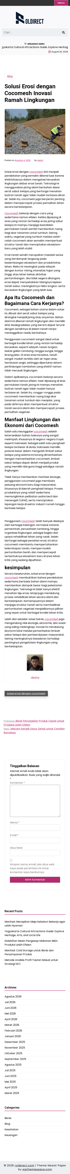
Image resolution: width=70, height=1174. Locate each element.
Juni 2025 (10, 1076)
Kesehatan (11, 1129)
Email (14, 835)
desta (40, 160)
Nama (15, 822)
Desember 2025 (15, 1042)
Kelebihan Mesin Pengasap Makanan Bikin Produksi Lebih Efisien (31, 943)
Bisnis (8, 1118)
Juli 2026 (10, 1002)
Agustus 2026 (13, 996)
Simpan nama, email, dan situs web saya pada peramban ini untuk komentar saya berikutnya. (32, 868)
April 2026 (11, 1019)
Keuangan (11, 1135)
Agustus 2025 (13, 1065)
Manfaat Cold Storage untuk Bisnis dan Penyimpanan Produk (29, 952)
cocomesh (36, 172)
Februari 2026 (13, 1030)
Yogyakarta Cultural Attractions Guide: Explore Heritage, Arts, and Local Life (34, 933)
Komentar (17, 783)
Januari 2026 (13, 1036)
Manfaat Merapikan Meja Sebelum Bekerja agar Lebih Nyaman (35, 923)
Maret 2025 (12, 1093)
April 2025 (11, 1087)
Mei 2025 (10, 1082)
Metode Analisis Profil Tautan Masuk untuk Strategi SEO (31, 962)
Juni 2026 (10, 1008)
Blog (10, 76)
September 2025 (15, 1059)
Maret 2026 (12, 1025)
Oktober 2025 (13, 1053)
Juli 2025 (10, 1070)
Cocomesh (12, 213)
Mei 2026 (10, 1013)
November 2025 (15, 1048)
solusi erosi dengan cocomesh (26, 693)
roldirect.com (24, 1165)
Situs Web (16, 848)
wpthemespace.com (37, 1169)
